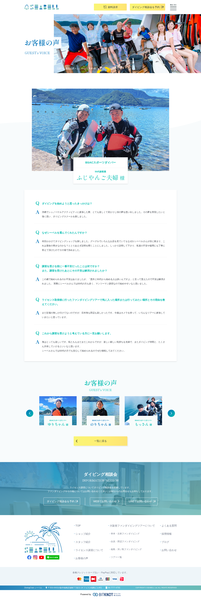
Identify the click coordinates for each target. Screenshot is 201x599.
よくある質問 (169, 525)
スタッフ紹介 (83, 542)
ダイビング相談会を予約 (146, 7)
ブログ (165, 542)
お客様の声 (68, 68)
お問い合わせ (169, 550)
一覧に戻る (100, 441)
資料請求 (113, 7)
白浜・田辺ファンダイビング (125, 541)
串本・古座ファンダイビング (125, 533)
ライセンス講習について (89, 550)
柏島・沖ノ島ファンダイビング (126, 549)
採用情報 (167, 533)
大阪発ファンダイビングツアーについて (132, 525)
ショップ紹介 (83, 533)
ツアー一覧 (116, 557)
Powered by (85, 594)
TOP (59, 68)
